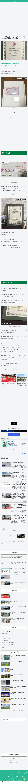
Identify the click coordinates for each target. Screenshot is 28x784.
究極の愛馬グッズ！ (14, 117)
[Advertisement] (14, 19)
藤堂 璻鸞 (10, 441)
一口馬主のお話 (16, 63)
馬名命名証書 (12, 115)
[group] (8, 380)
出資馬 (4, 65)
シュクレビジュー (19, 65)
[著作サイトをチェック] (7, 431)
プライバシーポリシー (20, 776)
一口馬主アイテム (10, 65)
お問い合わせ (14, 778)
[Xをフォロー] (20, 431)
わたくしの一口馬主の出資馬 (14, 445)
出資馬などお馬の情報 (7, 63)
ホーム (7, 776)
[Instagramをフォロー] (14, 434)
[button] (24, 380)
